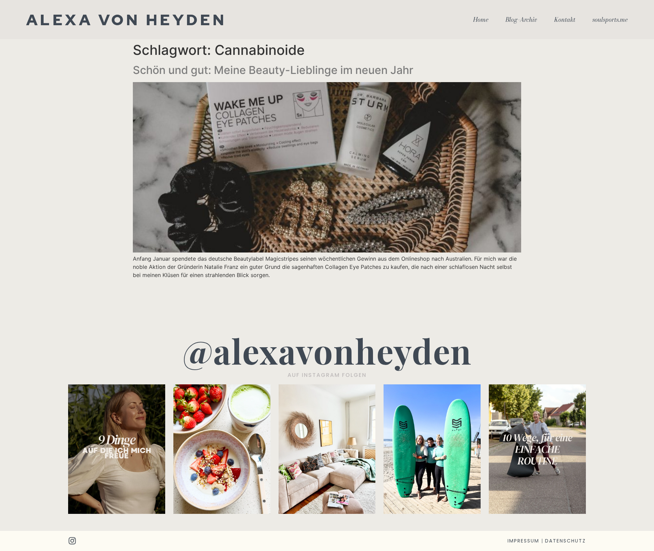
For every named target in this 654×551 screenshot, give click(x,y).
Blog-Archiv (521, 20)
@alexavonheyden (327, 350)
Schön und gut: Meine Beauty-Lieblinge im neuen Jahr (273, 70)
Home (480, 20)
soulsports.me (610, 20)
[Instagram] (72, 541)
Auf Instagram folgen (327, 375)
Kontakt (564, 20)
